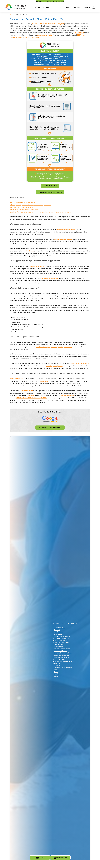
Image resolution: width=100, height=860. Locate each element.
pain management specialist (65, 229)
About (67, 7)
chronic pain (29, 251)
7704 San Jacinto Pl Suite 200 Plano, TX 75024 (31, 398)
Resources (56, 7)
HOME (37, 7)
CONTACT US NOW (50, 186)
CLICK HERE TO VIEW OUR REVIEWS (50, 427)
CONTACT (39, 1)
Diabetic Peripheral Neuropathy (64, 661)
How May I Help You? (61, 857)
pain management (27, 390)
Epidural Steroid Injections (62, 636)
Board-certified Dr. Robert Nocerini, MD (48, 24)
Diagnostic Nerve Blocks (61, 655)
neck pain (54, 347)
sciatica (60, 347)
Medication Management (61, 657)
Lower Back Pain (59, 628)
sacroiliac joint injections (54, 366)
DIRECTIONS (60, 1)
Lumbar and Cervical (60, 651)
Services (45, 7)
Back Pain (57, 630)
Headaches (57, 663)
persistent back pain (43, 347)
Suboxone (57, 665)
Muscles (56, 674)
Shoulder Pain (58, 632)
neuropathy (68, 347)
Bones (56, 676)
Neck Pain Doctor (59, 659)
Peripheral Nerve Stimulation (63, 667)
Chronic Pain (58, 634)
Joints (56, 672)
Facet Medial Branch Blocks (62, 653)
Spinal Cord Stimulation (61, 638)
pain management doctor (38, 266)
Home (11, 14)
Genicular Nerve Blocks (61, 642)
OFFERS (87, 7)
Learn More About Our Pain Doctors (50, 192)
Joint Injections (58, 646)
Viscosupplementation (61, 640)
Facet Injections (59, 644)
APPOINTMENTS (49, 1)
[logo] (15, 7)
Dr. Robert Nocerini (16, 379)
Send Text (41, 857)
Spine (56, 670)
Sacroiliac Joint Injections (62, 649)
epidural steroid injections (80, 363)
